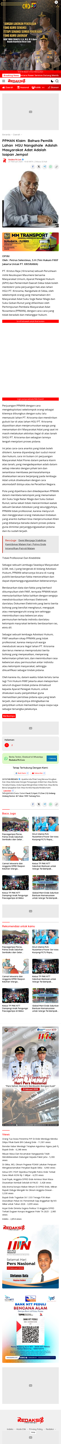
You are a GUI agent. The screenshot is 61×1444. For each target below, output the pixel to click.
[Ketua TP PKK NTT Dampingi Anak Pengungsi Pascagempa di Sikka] (15, 882)
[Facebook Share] (33, 166)
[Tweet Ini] (39, 166)
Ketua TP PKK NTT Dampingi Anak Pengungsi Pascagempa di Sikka (15, 895)
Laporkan (7, 790)
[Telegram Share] (44, 166)
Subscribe (38, 773)
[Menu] (4, 81)
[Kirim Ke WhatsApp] (50, 166)
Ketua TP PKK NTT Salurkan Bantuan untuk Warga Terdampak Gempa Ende (44, 866)
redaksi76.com (14, 159)
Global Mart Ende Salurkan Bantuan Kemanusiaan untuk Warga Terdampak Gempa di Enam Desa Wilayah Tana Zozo (45, 895)
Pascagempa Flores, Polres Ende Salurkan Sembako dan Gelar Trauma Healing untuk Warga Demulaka (13, 837)
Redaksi (50, 1429)
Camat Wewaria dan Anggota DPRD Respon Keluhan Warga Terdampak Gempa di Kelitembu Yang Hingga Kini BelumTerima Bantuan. (15, 866)
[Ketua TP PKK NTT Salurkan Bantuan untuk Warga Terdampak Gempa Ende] (45, 853)
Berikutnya (9, 716)
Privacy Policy (36, 1429)
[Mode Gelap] (52, 81)
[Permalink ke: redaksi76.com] (4, 160)
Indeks (5, 1219)
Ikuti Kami (22, 773)
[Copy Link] (56, 166)
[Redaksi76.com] (16, 81)
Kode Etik (21, 1429)
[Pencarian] (57, 81)
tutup (33, 1432)
